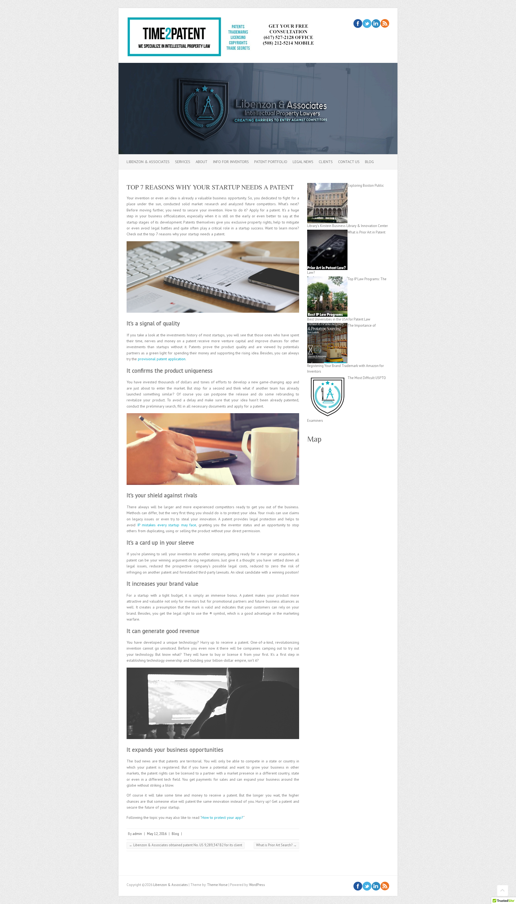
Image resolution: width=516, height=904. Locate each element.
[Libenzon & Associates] (230, 38)
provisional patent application (161, 358)
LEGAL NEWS (303, 161)
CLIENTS (326, 161)
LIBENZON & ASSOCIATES (148, 161)
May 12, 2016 (157, 833)
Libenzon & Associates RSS (385, 23)
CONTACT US (349, 161)
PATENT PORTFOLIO (270, 161)
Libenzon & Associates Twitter (367, 23)
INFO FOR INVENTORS (231, 161)
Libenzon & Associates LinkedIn (376, 23)
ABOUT (201, 161)
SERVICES (182, 161)
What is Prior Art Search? (276, 845)
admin (137, 833)
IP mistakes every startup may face (166, 525)
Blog (369, 161)
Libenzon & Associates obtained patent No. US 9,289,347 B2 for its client (185, 845)
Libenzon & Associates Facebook (357, 23)
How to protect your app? (222, 817)
